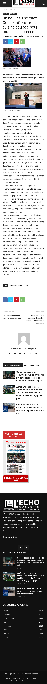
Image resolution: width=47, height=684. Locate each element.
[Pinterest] (16, 41)
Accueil (5, 10)
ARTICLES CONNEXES (12, 365)
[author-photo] (24, 345)
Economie (13, 14)
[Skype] (26, 353)
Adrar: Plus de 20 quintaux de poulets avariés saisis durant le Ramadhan (35, 319)
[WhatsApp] (22, 41)
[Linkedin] (16, 353)
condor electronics (16, 285)
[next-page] (8, 419)
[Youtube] (37, 353)
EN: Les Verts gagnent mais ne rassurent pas (12, 316)
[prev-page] (4, 419)
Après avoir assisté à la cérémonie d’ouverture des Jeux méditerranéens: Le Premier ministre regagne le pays (29, 393)
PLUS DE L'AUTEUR (31, 365)
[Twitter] (10, 41)
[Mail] (21, 353)
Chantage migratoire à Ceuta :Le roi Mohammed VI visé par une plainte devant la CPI (30, 590)
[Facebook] (5, 41)
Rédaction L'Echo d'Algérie (14, 36)
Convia (27, 285)
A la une (13, 10)
